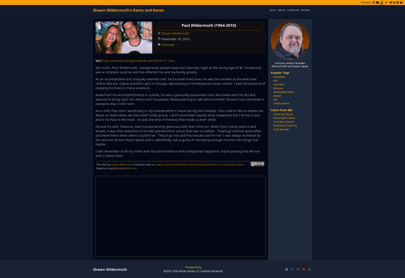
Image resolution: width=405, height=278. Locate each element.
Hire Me (305, 10)
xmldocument (281, 103)
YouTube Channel (283, 121)
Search (281, 10)
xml (275, 99)
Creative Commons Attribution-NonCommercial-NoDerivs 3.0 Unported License (199, 164)
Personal (168, 45)
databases (279, 77)
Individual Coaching (285, 125)
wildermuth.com (128, 168)
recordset (278, 84)
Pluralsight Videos (284, 118)
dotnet (277, 96)
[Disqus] (180, 216)
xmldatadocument (283, 92)
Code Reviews (281, 129)
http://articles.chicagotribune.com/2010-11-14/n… (139, 61)
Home (273, 10)
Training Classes (283, 114)
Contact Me (293, 10)
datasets (278, 88)
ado (275, 80)
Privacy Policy (193, 267)
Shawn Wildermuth (175, 33)
